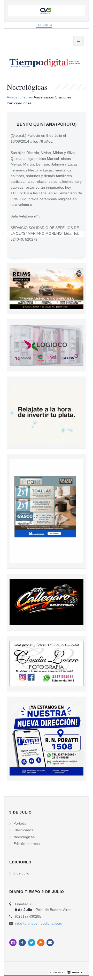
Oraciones (63, 97)
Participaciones (19, 103)
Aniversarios (44, 97)
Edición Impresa (26, 844)
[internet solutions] (66, 972)
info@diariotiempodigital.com (38, 923)
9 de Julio (44, 24)
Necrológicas (24, 837)
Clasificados (23, 830)
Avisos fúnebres (20, 97)
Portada (19, 823)
